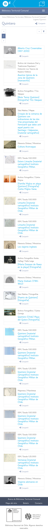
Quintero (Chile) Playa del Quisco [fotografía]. (29, 318)
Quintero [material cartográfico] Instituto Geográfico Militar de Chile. (28, 376)
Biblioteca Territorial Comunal (35, 17)
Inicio (4, 17)
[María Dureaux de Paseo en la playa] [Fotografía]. (30, 265)
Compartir (41, 23)
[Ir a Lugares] (42, 3)
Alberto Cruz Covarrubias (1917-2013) (30, 49)
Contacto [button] (38, 503)
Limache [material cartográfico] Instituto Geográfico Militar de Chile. (28, 206)
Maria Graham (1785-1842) (28, 282)
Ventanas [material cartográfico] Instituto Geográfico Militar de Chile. (28, 463)
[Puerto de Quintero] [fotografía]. (28, 299)
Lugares (36, 19)
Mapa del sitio (11, 503)
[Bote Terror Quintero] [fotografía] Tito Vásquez (30, 98)
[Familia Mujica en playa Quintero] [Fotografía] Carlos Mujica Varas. (29, 186)
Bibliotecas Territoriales (15, 17)
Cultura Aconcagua (27, 146)
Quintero (43, 19)
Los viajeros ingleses (27, 246)
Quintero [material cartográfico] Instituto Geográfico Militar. (28, 336)
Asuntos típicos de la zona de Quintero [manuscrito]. (27, 78)
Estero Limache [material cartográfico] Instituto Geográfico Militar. (30, 164)
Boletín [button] (26, 503)
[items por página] (39, 31)
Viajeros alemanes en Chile (28, 483)
